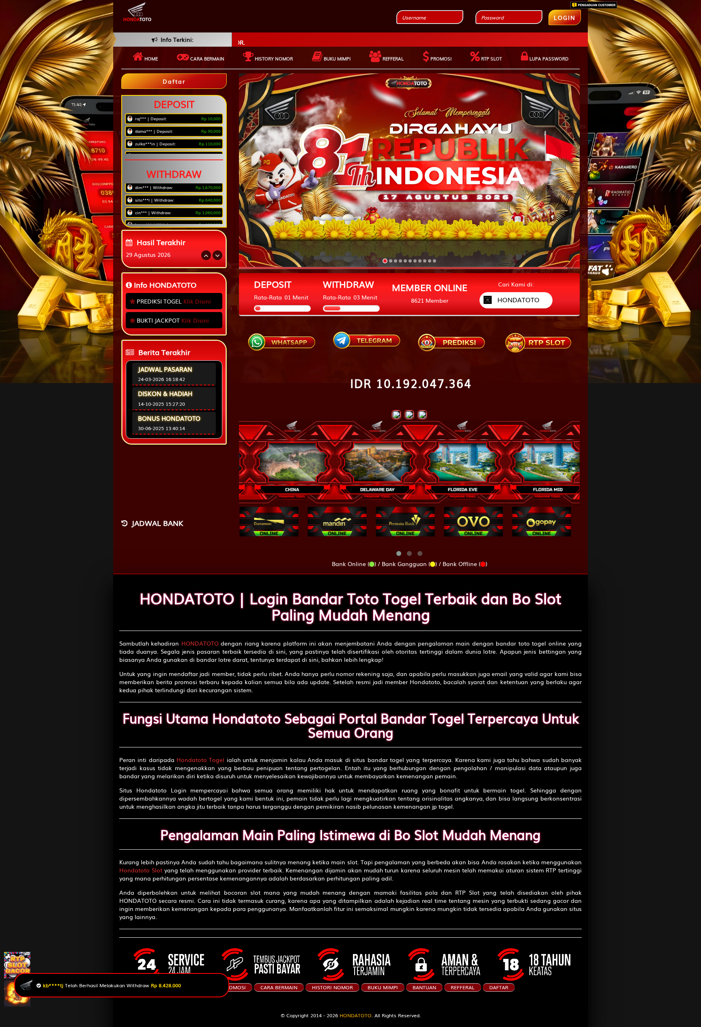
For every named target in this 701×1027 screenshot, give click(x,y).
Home (150, 58)
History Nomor (273, 58)
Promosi (440, 58)
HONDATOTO (200, 643)
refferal (463, 987)
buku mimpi (383, 987)
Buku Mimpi (336, 58)
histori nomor (332, 987)
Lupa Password (548, 58)
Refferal (392, 58)
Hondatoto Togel (200, 760)
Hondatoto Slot (140, 870)
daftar (498, 987)
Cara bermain (206, 58)
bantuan (424, 987)
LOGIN (565, 17)
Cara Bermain (278, 987)
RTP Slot (491, 58)
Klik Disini (197, 301)
